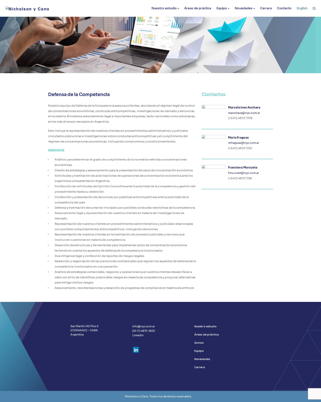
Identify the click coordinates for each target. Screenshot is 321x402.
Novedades (243, 8)
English (302, 8)
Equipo (221, 8)
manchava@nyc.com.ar (244, 113)
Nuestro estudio (164, 8)
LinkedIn (138, 335)
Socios (199, 342)
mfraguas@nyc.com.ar (243, 143)
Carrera (266, 8)
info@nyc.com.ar (143, 326)
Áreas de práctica (197, 8)
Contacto (284, 8)
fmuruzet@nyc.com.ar (243, 173)
